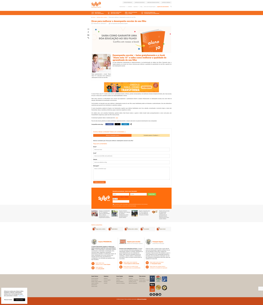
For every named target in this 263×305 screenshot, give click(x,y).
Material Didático (119, 281)
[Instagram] (151, 294)
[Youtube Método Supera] (160, 294)
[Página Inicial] (96, 5)
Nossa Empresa (94, 278)
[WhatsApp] (88, 29)
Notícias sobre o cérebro (102, 17)
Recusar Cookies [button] (8, 299)
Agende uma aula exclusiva (163, 6)
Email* (94, 153)
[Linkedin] (154, 294)
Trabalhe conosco (132, 281)
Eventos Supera (107, 280)
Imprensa (136, 6)
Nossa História (94, 280)
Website (95, 159)
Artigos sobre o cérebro (100, 229)
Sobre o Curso (119, 278)
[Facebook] (88, 32)
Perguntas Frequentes (133, 280)
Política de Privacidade (141, 299)
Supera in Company (166, 2)
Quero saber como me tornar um (157, 263)
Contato (105, 283)
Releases (106, 278)
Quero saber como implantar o (131, 263)
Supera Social (162, 229)
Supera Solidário (94, 283)
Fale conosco (142, 278)
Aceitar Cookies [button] (19, 299)
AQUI (117, 117)
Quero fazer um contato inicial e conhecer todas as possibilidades (131, 267)
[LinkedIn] (88, 35)
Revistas (105, 281)
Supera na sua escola (139, 2)
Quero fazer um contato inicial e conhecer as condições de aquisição (158, 267)
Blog (141, 6)
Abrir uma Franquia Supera (153, 2)
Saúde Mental (114, 229)
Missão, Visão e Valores (96, 281)
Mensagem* (96, 165)
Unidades (130, 6)
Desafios (118, 280)
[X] (117, 124)
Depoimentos (94, 284)
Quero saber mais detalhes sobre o (103, 263)
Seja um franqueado (133, 283)
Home (94, 17)
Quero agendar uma (100, 268)
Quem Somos (122, 6)
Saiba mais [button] (21, 295)
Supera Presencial (128, 2)
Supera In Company (120, 283)
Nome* (95, 146)
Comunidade (146, 229)
